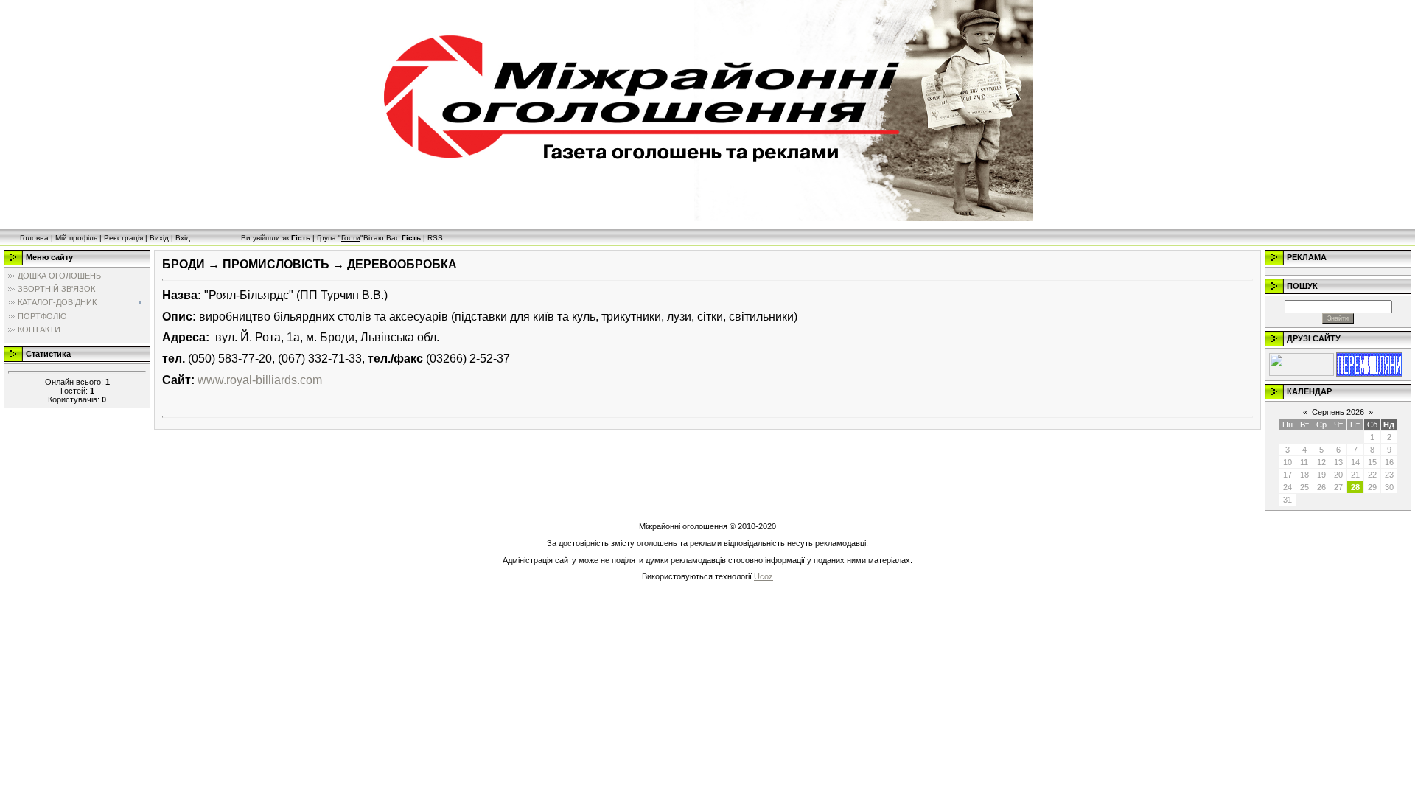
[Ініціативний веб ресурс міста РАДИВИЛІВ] (1301, 363)
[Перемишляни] (1369, 363)
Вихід (159, 238)
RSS (435, 238)
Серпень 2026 (1338, 412)
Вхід (182, 238)
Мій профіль (76, 238)
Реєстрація (123, 238)
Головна (34, 238)
